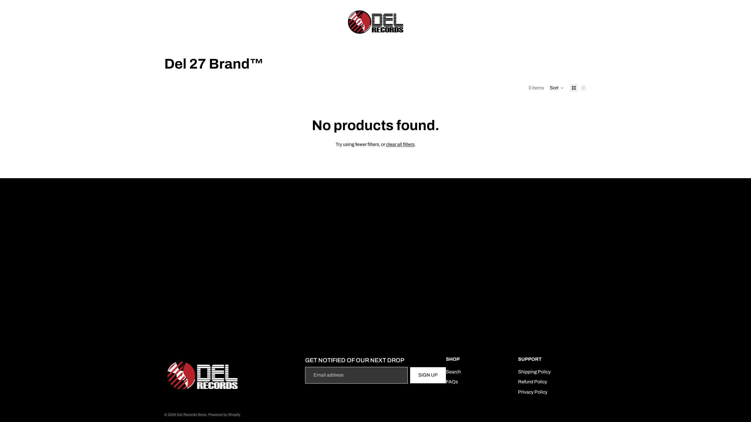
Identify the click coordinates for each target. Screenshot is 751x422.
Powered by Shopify (224, 415)
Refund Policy (532, 381)
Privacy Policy (532, 391)
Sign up (428, 374)
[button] (557, 87)
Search (453, 371)
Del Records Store (192, 415)
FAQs (452, 381)
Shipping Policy (534, 371)
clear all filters (400, 144)
